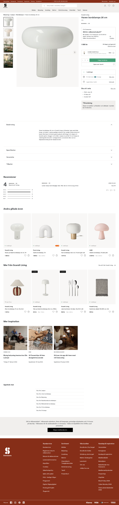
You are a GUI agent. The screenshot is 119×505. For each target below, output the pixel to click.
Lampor (12, 14)
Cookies (45, 467)
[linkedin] (24, 503)
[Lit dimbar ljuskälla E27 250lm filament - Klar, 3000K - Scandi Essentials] (84, 53)
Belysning (40, 10)
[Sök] (44, 5)
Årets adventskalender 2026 (105, 489)
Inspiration (26, 1)
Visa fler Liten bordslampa (43, 394)
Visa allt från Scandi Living (105, 265)
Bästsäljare (101, 461)
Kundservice (47, 447)
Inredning (47, 10)
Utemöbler (72, 10)
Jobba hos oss (84, 468)
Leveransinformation (49, 460)
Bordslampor (20, 14)
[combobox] (59, 5)
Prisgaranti (46, 481)
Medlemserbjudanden (105, 470)
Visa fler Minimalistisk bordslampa (45, 404)
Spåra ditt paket (48, 474)
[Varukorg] (113, 6)
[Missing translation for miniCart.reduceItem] (82, 60)
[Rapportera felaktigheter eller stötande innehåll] (114, 190)
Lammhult (83, 461)
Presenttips (102, 474)
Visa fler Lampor (41, 390)
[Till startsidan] (5, 6)
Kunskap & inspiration (105, 454)
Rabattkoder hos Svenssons (103, 466)
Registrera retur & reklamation (48, 452)
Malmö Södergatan (86, 458)
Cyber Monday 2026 (105, 484)
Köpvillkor (46, 463)
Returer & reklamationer (50, 456)
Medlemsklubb (103, 458)
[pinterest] (19, 503)
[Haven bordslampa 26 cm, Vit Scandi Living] (48, 52)
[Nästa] (74, 52)
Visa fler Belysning (41, 397)
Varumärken (6, 1)
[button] (85, 23)
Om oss (82, 465)
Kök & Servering (62, 10)
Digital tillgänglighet (49, 484)
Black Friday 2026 (104, 481)
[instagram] (15, 503)
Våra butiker (105, 1)
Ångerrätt (46, 491)
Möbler (34, 10)
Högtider (101, 477)
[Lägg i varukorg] (29, 255)
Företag (33, 1)
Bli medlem (112, 37)
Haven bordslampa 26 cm (32, 14)
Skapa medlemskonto (60, 430)
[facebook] (11, 503)
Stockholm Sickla (85, 451)
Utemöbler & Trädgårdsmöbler (67, 462)
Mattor (54, 10)
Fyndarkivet (39, 1)
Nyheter (85, 10)
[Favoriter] (109, 6)
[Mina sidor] (105, 6)
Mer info (111, 77)
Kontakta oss (112, 1)
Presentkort (65, 474)
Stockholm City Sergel (87, 447)
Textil (79, 10)
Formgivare (20, 1)
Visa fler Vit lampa (41, 410)
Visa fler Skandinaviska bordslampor (46, 400)
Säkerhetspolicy (48, 470)
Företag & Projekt (48, 488)
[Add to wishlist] (25, 255)
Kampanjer (13, 1)
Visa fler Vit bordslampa (43, 407)
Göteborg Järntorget (87, 454)
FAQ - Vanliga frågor (49, 477)
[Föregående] (20, 52)
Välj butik (111, 82)
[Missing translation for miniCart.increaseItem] (87, 60)
